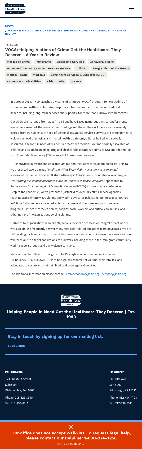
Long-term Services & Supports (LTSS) (78, 74)
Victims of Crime (18, 61)
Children (81, 68)
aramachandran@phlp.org (82, 274)
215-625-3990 (24, 397)
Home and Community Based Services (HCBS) (38, 68)
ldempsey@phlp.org (113, 274)
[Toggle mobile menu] (131, 8)
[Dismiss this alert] (71, 427)
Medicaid (39, 74)
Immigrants (43, 61)
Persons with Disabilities (24, 81)
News (9, 26)
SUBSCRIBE (16, 345)
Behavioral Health (102, 61)
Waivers (76, 81)
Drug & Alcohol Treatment (111, 68)
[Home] (15, 8)
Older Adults (56, 81)
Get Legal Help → (71, 444)
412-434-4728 (128, 397)
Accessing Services (70, 61)
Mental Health (17, 74)
